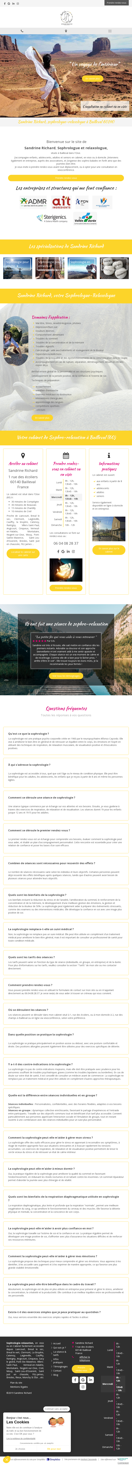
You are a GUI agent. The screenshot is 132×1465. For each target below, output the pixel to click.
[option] (66, 651)
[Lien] (52, 218)
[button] (7, 1459)
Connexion (123, 1462)
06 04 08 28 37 (66, 543)
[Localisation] (66, 31)
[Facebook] (4, 4)
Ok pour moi (54, 1449)
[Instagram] (18, 4)
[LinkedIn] (13, 4)
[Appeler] (22, 31)
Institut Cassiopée (89, 1459)
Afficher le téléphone (85, 1358)
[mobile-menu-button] (110, 31)
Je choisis (20, 1449)
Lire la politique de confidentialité (20, 1438)
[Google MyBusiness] (9, 4)
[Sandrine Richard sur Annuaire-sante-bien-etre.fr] (122, 1459)
